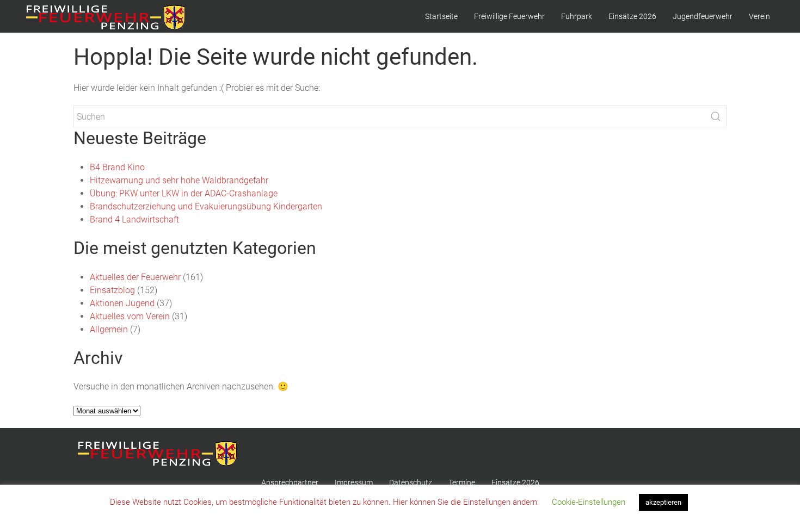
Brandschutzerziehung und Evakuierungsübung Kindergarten (206, 206)
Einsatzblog (112, 290)
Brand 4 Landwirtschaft (134, 219)
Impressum (354, 482)
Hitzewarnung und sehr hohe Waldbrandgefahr (179, 180)
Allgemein (109, 329)
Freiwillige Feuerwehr (509, 16)
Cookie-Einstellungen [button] (588, 502)
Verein (759, 16)
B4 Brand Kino (117, 167)
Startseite (441, 16)
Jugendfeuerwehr (703, 16)
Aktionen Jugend (122, 303)
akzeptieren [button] (663, 502)
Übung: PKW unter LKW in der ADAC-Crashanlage (184, 193)
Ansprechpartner (289, 482)
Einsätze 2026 (632, 16)
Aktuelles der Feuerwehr (135, 277)
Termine (461, 482)
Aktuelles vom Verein (130, 316)
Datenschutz (410, 482)
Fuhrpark (576, 16)
